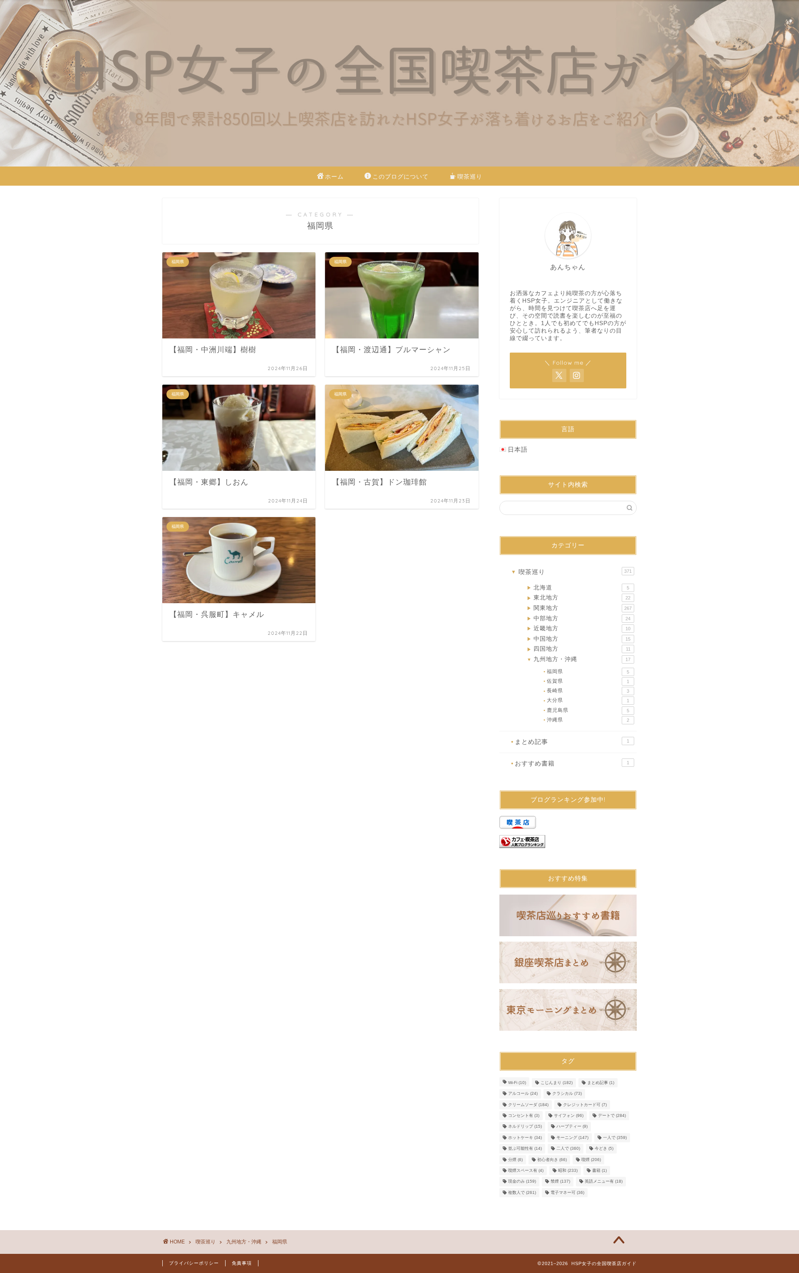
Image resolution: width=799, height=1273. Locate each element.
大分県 (586, 700)
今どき (604, 1148)
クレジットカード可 (585, 1104)
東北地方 (578, 597)
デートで (612, 1115)
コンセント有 (523, 1115)
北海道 (578, 587)
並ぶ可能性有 (525, 1148)
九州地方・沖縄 (578, 659)
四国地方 (578, 649)
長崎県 (586, 691)
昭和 (568, 1170)
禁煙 (560, 1181)
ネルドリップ (525, 1126)
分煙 (515, 1159)
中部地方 (578, 618)
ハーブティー (572, 1126)
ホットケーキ (525, 1137)
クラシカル (567, 1093)
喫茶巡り (469, 176)
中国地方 (578, 639)
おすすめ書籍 (570, 763)
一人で (615, 1137)
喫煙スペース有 (525, 1170)
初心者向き (552, 1159)
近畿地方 (578, 628)
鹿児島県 (586, 710)
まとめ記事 (570, 741)
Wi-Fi (517, 1082)
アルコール (523, 1093)
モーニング (572, 1137)
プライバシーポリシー (194, 1263)
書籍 (599, 1170)
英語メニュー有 (604, 1181)
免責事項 (242, 1263)
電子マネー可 (567, 1192)
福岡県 (586, 671)
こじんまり (557, 1082)
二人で (568, 1148)
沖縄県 (586, 720)
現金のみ (522, 1181)
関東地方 (579, 608)
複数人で (522, 1192)
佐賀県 (586, 681)
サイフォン (568, 1115)
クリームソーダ (528, 1104)
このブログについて (400, 176)
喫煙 (591, 1159)
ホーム (334, 176)
